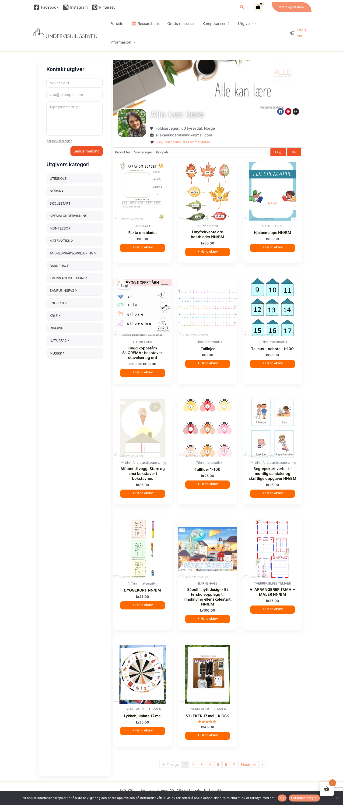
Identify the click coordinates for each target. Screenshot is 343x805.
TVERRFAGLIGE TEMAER (68, 278)
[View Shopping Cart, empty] (258, 7)
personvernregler (59, 141)
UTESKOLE (58, 178)
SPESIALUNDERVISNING (69, 216)
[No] (337, 798)
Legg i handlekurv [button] (142, 248)
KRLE (54, 316)
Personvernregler (304, 798)
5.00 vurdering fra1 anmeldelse (183, 142)
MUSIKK (56, 353)
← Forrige (170, 764)
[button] (242, 7)
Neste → (248, 764)
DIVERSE (56, 328)
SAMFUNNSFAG (62, 290)
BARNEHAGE (59, 266)
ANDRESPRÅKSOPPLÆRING (72, 253)
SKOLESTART (60, 203)
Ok (282, 798)
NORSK (56, 191)
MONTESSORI (60, 228)
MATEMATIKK (60, 241)
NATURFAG (59, 340)
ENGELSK (57, 303)
